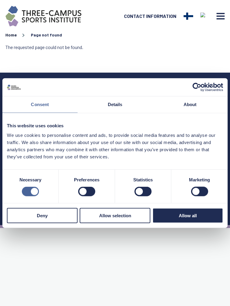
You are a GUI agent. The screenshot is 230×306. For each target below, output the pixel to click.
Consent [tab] (40, 104)
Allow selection (115, 215)
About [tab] (190, 104)
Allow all (188, 215)
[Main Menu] (220, 16)
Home (11, 34)
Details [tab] (115, 104)
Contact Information (150, 16)
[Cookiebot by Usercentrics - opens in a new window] (197, 87)
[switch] (86, 191)
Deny (42, 215)
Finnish (188, 16)
